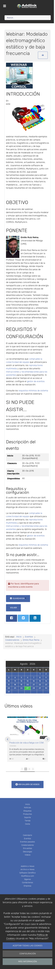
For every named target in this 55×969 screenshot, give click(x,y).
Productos (27, 814)
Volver (13, 608)
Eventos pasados (27, 842)
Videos (27, 855)
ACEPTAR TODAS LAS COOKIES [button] (27, 945)
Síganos (27, 879)
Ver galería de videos (29, 784)
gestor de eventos (36, 381)
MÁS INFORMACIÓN (27, 961)
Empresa (27, 886)
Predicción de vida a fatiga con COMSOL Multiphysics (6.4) (27, 743)
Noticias (27, 807)
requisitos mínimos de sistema (33, 390)
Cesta (27, 824)
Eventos (27, 838)
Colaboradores (27, 845)
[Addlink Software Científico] (27, 6)
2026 (32, 664)
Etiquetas (27, 811)
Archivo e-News (27, 869)
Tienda (27, 821)
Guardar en (18, 598)
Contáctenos (27, 882)
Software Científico (27, 873)
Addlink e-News (27, 866)
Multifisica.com (27, 876)
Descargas (27, 852)
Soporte (27, 817)
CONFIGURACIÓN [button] (27, 953)
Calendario (27, 835)
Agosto (25, 664)
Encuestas (27, 848)
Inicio (27, 804)
